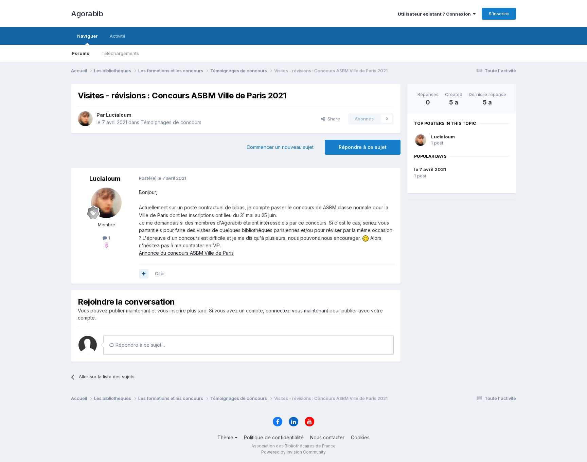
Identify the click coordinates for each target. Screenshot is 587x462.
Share (332, 118)
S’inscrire (499, 13)
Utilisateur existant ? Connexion (435, 14)
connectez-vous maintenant (297, 310)
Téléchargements (120, 53)
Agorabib (87, 13)
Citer (160, 273)
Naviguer (87, 36)
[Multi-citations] (143, 273)
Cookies (360, 437)
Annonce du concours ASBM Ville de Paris (186, 253)
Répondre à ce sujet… (139, 345)
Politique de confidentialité (274, 437)
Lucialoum (443, 136)
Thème (226, 437)
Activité (117, 36)
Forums (80, 53)
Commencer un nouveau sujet (280, 147)
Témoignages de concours (171, 122)
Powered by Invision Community (293, 452)
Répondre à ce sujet (363, 147)
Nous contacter (327, 437)
